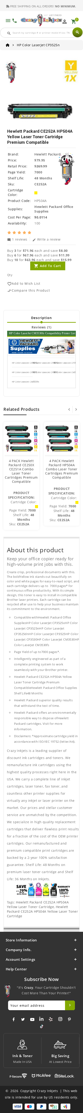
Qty (9, 275)
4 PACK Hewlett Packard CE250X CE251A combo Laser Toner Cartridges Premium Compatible (21, 471)
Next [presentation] (76, 409)
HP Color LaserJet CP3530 (45, 372)
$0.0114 (40, 217)
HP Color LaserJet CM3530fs (25, 381)
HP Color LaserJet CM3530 (66, 372)
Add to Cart (50, 266)
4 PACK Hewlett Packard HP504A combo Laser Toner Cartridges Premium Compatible (61, 469)
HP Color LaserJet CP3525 (24, 372)
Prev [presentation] (69, 409)
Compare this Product (28, 290)
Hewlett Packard (47, 154)
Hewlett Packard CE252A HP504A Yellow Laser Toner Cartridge (38, 904)
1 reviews (17, 239)
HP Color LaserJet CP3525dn (67, 363)
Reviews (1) (41, 327)
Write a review (46, 239)
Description (41, 318)
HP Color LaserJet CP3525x (25, 363)
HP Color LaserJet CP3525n (46, 363)
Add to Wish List (23, 283)
